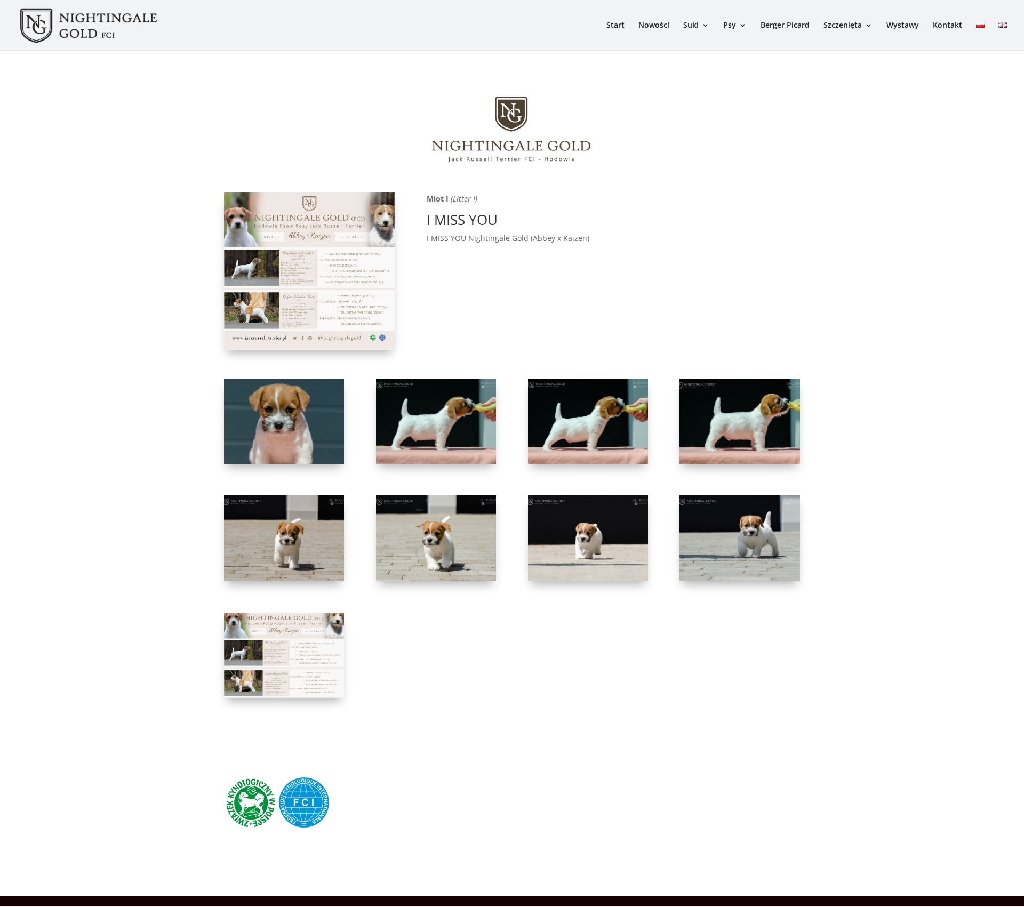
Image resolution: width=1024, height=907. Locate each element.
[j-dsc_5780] (436, 461)
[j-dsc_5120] (284, 461)
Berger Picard (785, 25)
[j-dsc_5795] (739, 461)
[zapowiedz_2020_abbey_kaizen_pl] (284, 695)
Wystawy (902, 25)
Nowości (653, 25)
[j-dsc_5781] (588, 461)
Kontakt (947, 25)
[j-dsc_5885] (284, 578)
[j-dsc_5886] (436, 578)
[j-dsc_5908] (588, 578)
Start (615, 25)
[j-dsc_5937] (739, 578)
